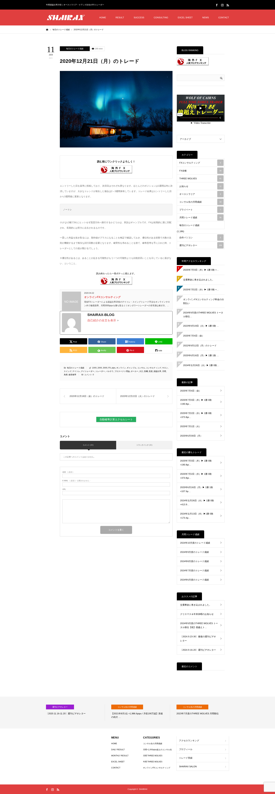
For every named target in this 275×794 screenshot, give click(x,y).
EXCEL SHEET (185, 17)
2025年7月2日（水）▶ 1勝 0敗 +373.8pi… (196, 415)
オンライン (121, 368)
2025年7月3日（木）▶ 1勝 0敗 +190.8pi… (196, 402)
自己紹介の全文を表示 (101, 320)
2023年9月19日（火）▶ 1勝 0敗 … (201, 326)
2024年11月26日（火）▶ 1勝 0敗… (201, 365)
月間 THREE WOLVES (152, 756)
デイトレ (76, 371)
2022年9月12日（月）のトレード (200, 345)
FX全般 (200, 170)
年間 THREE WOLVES (152, 762)
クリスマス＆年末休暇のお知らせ (197, 614)
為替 (66, 375)
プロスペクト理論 (122, 371)
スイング (67, 371)
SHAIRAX (143, 789)
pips (113, 368)
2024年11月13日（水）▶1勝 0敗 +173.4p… (196, 515)
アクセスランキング (189, 740)
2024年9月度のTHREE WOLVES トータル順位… (203, 314)
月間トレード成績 (200, 217)
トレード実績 (185, 758)
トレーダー (100, 371)
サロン (165, 368)
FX (109, 368)
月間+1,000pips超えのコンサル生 (157, 750)
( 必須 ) (67, 472)
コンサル (141, 368)
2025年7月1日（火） (190, 426)
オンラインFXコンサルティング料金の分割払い (203, 301)
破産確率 (72, 375)
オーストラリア (200, 194)
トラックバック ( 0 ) (144, 445)
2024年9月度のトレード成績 (194, 552)
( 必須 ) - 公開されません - (76, 481)
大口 (141, 371)
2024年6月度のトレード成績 (194, 579)
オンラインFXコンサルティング (102, 297)
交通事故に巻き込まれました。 (198, 279)
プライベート (200, 209)
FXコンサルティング (200, 162)
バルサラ (109, 371)
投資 (151, 371)
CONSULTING (161, 17)
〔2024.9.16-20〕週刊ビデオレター (198, 650)
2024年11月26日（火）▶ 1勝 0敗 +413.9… (197, 502)
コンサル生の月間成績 (200, 202)
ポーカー (134, 371)
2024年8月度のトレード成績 (194, 561)
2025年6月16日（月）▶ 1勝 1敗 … (201, 355)
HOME (102, 17)
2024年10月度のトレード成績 (195, 543)
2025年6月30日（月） (191, 435)
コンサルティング (153, 368)
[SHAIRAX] (66, 17)
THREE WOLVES (200, 178)
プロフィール (185, 749)
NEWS (205, 17)
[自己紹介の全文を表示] (118, 320)
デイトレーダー (87, 371)
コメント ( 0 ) (88, 445)
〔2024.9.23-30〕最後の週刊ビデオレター (198, 638)
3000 (105, 368)
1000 (94, 368)
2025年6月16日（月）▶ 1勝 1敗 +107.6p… (196, 489)
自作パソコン (200, 237)
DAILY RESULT (118, 750)
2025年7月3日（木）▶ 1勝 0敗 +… (201, 270)
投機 (146, 371)
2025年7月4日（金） (193, 335)
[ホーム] (47, 29)
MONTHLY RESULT (119, 756)
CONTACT (223, 17)
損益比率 (157, 371)
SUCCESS (139, 17)
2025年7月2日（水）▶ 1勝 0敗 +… (201, 289)
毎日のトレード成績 (74, 49)
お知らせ (200, 186)
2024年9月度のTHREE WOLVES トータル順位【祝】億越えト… (199, 625)
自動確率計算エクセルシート (116, 419)
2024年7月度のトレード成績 (194, 570)
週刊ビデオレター (200, 245)
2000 (100, 368)
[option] (75, 713)
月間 (164, 371)
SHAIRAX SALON (188, 766)
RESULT (120, 17)
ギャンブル (131, 368)
